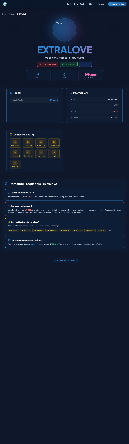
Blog (76, 4)
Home (4, 14)
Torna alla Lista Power (66, 260)
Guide (69, 4)
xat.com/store (36, 244)
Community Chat (117, 4)
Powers (11, 14)
